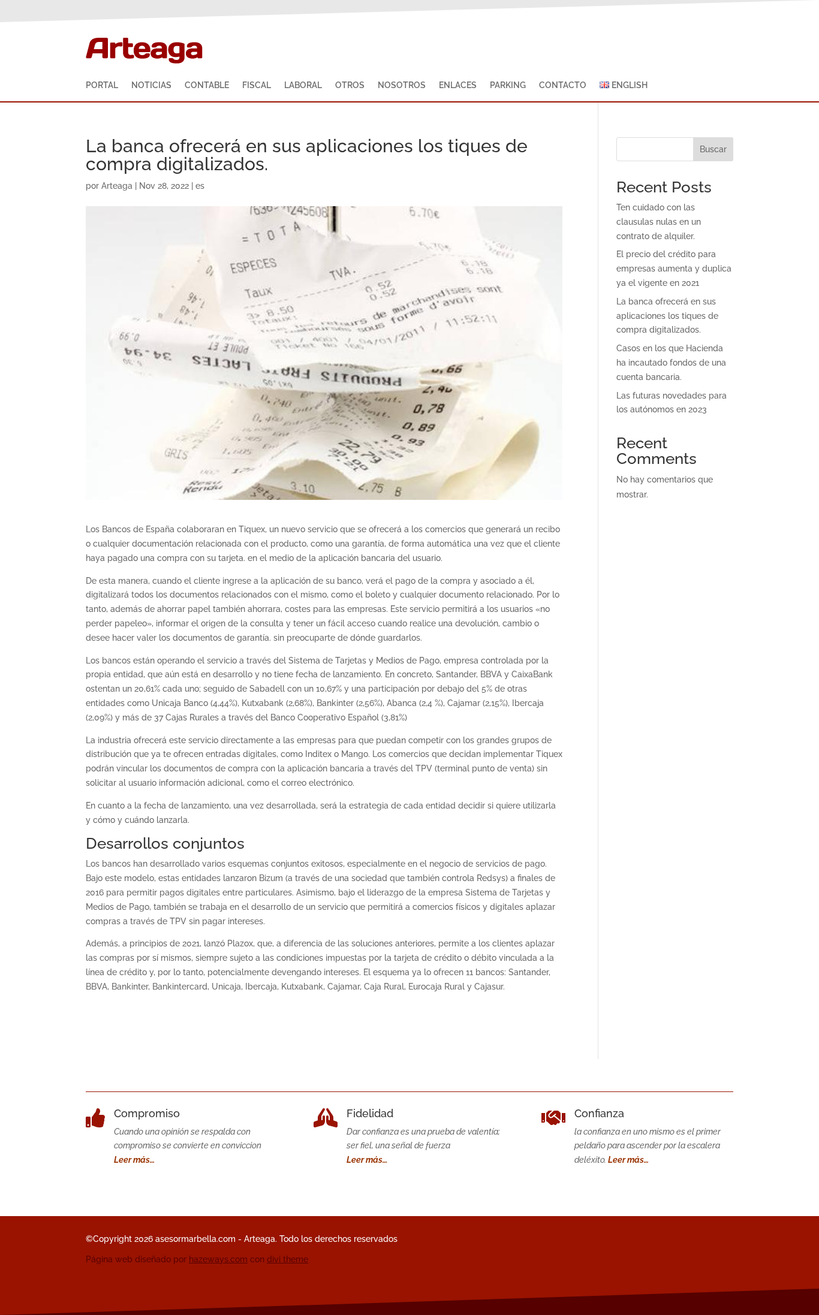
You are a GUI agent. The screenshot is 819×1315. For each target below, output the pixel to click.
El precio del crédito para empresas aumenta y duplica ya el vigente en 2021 (673, 268)
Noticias (151, 85)
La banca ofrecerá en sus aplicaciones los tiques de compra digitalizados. (667, 316)
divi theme (287, 1259)
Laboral (303, 85)
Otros (350, 85)
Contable (207, 85)
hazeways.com (218, 1259)
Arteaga (117, 186)
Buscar (713, 149)
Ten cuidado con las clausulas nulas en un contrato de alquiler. (658, 222)
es (199, 186)
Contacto (562, 85)
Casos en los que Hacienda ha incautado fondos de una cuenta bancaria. (671, 362)
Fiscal (256, 85)
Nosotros (402, 85)
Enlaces (458, 85)
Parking (508, 85)
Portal (102, 85)
